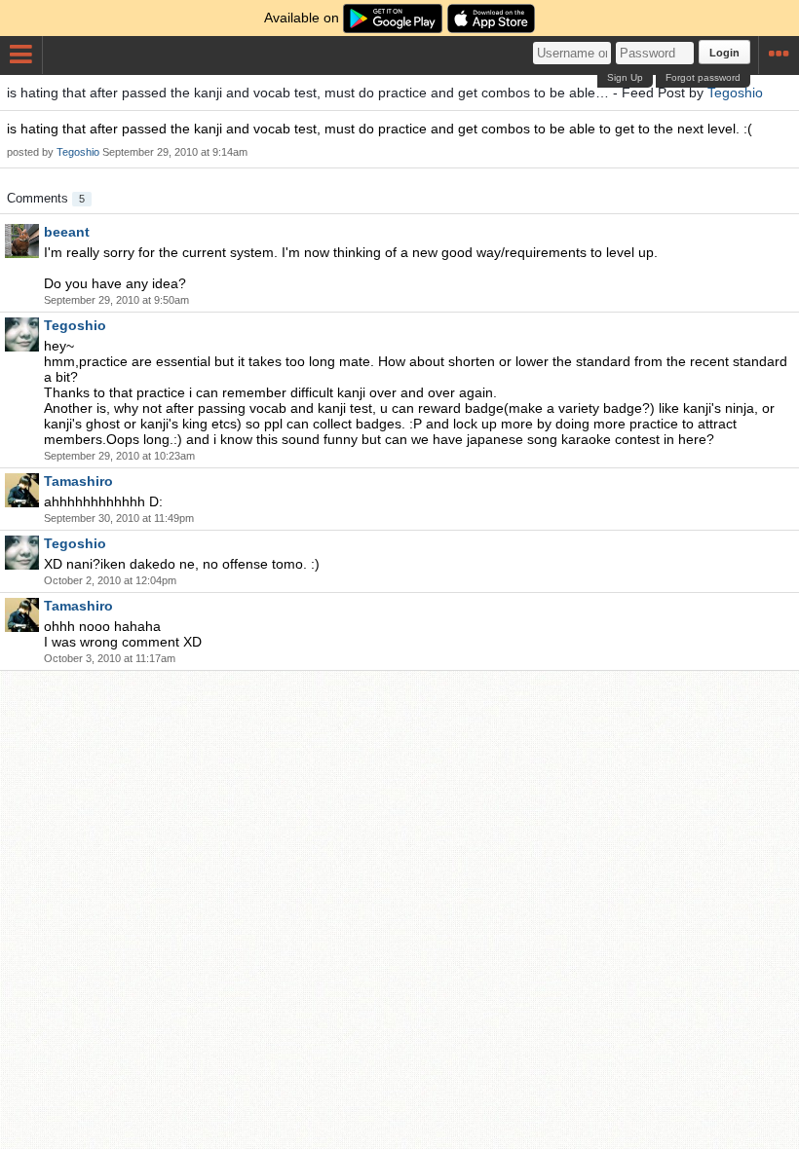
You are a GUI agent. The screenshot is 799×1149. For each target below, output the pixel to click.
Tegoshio (735, 92)
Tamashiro (78, 481)
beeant (67, 232)
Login (724, 52)
